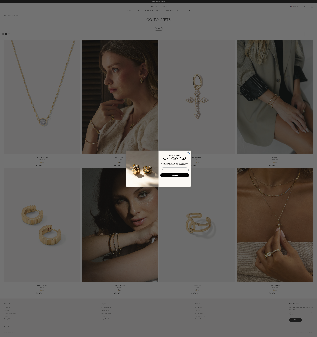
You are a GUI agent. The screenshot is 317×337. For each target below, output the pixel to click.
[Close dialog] (188, 152)
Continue (174, 175)
